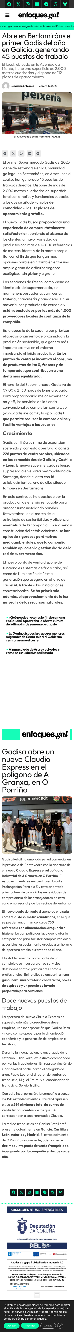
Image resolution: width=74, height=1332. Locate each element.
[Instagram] (28, 4)
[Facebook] (9, 4)
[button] (5, 153)
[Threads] (55, 4)
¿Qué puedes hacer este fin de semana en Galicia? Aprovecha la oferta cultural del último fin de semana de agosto (35, 620)
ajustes (41, 1318)
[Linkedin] (37, 4)
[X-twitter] (18, 4)
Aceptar (11, 1325)
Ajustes (48, 1325)
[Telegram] (46, 4)
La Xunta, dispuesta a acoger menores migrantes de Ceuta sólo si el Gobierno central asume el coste (35, 636)
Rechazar (30, 1325)
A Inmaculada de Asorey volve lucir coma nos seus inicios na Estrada (33, 651)
